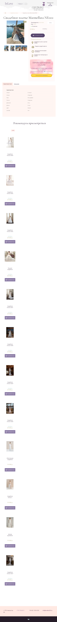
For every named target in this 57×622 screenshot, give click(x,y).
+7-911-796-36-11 (20, 610)
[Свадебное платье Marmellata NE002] (6, 48)
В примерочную (38, 35)
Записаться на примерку (42, 75)
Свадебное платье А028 (10, 421)
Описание (16, 84)
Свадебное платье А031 (10, 306)
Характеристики (7, 84)
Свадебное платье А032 (10, 230)
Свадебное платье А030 (10, 344)
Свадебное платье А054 (10, 154)
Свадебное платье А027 (10, 573)
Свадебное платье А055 (10, 192)
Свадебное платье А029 (10, 382)
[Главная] (5, 13)
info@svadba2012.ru (47, 610)
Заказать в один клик (36, 39)
